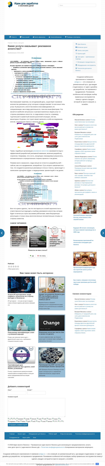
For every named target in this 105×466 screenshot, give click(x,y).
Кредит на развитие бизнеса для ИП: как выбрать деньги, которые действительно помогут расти (51, 296)
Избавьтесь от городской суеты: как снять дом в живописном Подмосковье (85, 136)
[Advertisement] (52, 22)
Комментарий (13, 397)
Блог (34, 437)
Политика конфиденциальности (85, 434)
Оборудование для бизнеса (37, 434)
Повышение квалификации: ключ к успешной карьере (21, 333)
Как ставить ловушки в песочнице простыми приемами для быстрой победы (84, 282)
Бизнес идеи (21, 434)
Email (29, 390)
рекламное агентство (41, 151)
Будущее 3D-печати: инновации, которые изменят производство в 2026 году (84, 230)
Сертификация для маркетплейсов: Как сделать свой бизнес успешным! (21, 366)
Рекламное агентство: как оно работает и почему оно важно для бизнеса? (86, 127)
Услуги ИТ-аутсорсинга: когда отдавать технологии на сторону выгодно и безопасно (20, 296)
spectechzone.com (62, 465)
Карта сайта (26, 437)
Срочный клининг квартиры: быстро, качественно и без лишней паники (82, 217)
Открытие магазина (66, 434)
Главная (12, 434)
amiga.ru (78, 82)
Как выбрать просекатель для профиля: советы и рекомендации (86, 192)
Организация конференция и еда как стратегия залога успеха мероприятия (84, 269)
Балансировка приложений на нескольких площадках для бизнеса (83, 242)
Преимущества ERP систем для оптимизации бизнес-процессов (51, 365)
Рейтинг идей (53, 434)
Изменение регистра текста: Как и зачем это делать (51, 333)
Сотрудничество (14, 437)
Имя (10, 390)
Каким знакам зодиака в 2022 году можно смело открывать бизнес (85, 151)
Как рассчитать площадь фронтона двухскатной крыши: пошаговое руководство (86, 144)
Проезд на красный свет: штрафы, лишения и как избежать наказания (85, 175)
